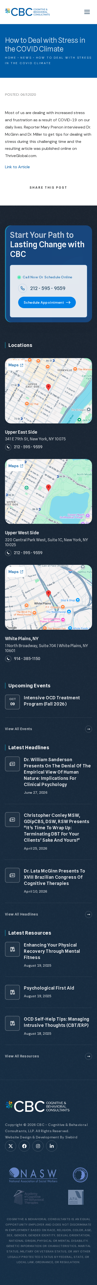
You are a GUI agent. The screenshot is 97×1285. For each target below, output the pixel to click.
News (26, 58)
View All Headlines (21, 914)
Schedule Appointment (44, 302)
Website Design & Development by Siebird (41, 1137)
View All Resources (22, 1056)
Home (10, 58)
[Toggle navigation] (87, 12)
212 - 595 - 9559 (47, 288)
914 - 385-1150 (27, 658)
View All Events (18, 729)
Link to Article (17, 166)
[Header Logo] (27, 12)
